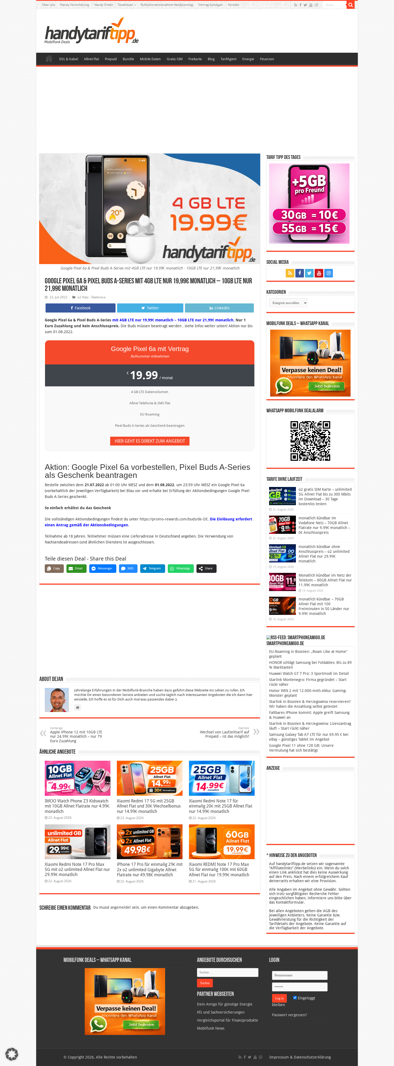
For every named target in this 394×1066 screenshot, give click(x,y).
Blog (211, 59)
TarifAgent (228, 59)
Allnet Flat (91, 59)
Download (125, 5)
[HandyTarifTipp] (91, 30)
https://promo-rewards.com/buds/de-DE (174, 519)
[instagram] (316, 5)
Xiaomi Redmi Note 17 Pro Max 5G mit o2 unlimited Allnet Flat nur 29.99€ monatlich (77, 869)
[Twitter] (305, 5)
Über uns (48, 5)
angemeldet (120, 907)
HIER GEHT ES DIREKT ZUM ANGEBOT (150, 441)
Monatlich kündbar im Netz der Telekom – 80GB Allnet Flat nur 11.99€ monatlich (325, 580)
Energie (248, 59)
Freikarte (195, 59)
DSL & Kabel (68, 59)
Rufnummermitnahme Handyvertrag (167, 5)
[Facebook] (300, 5)
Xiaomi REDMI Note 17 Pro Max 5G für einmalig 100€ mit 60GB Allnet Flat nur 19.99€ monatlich (219, 869)
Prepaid (111, 59)
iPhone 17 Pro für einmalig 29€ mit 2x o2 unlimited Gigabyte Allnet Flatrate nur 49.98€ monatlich (150, 869)
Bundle (128, 59)
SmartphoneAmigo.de (285, 643)
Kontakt (233, 5)
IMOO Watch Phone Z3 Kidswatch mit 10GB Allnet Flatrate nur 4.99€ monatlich (77, 806)
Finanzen (267, 59)
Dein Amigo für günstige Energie (224, 1004)
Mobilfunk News (210, 1028)
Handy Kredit (103, 5)
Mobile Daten (150, 59)
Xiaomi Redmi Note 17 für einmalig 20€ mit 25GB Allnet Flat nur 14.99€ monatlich (220, 806)
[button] (351, 5)
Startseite (49, 58)
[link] (310, 363)
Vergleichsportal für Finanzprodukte (227, 1020)
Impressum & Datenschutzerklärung (300, 1057)
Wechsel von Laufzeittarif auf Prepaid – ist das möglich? (224, 732)
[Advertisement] (197, 110)
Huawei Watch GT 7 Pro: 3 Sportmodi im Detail (309, 673)
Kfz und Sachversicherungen (220, 1012)
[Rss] (296, 5)
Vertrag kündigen (210, 5)
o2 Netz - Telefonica (91, 297)
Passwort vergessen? (289, 1015)
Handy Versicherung (74, 5)
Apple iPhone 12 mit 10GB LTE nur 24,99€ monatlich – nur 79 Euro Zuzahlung (76, 734)
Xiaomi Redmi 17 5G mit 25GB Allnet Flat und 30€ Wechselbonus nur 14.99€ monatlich (149, 806)
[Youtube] (311, 5)
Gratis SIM (175, 59)
